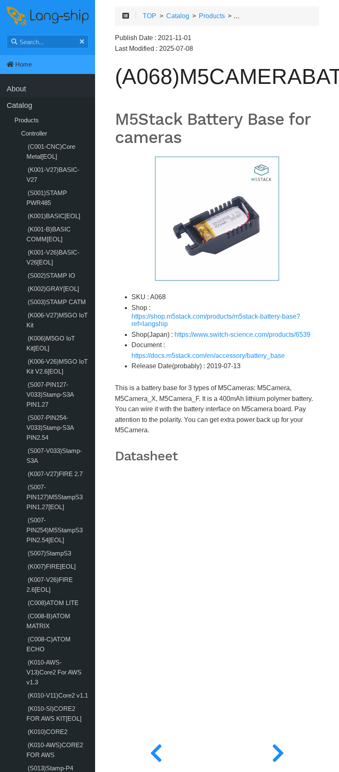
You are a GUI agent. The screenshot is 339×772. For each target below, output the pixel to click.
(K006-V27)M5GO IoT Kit (57, 320)
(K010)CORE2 (47, 731)
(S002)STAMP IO (51, 275)
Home (23, 64)
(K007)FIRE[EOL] (52, 566)
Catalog (19, 105)
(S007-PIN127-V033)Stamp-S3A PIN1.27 (50, 394)
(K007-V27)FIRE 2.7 (55, 473)
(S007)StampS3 (49, 553)
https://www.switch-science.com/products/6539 (242, 334)
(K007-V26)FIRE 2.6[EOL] (49, 584)
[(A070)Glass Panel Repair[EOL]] (278, 751)
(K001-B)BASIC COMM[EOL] (48, 234)
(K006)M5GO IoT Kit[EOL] (50, 343)
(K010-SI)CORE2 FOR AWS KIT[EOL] (53, 713)
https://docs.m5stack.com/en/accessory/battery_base (208, 355)
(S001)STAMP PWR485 (46, 197)
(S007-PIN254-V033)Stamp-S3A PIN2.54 (50, 427)
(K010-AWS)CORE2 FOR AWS (54, 749)
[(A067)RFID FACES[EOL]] (156, 751)
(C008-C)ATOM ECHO (48, 644)
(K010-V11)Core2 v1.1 (58, 695)
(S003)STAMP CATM (57, 301)
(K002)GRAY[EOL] (53, 288)
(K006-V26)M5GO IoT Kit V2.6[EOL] (57, 366)
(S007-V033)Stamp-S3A (54, 455)
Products (26, 120)
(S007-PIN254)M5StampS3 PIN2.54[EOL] (54, 530)
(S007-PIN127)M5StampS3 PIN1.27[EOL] (54, 497)
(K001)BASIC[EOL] (54, 215)
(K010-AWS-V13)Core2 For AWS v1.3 (53, 672)
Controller (34, 133)
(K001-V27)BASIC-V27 (52, 174)
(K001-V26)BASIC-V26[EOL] (52, 257)
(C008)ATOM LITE (53, 602)
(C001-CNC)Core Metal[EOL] (50, 151)
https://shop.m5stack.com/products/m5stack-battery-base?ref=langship (215, 320)
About (16, 89)
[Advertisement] (217, 633)
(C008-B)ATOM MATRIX (48, 620)
